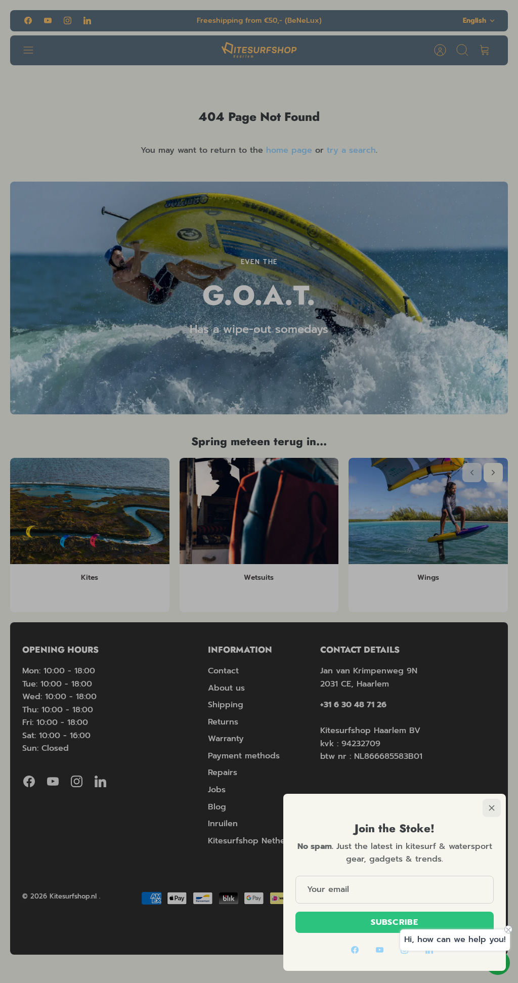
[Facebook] (355, 950)
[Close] (492, 808)
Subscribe (394, 922)
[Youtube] (380, 950)
